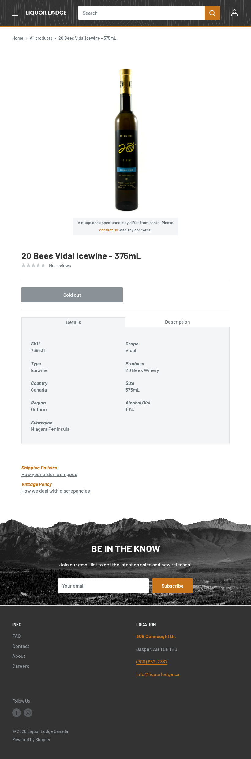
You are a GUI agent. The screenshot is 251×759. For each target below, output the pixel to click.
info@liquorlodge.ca (157, 674)
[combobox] (141, 13)
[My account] (234, 12)
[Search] (212, 13)
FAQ (16, 636)
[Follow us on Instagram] (28, 712)
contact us (108, 229)
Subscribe (173, 585)
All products (41, 38)
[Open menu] (15, 13)
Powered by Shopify (31, 739)
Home (18, 38)
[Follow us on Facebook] (16, 712)
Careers (20, 666)
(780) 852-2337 (151, 661)
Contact (20, 646)
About (18, 656)
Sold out (72, 295)
